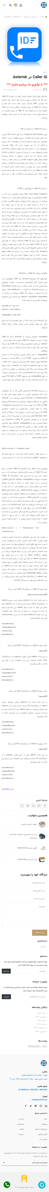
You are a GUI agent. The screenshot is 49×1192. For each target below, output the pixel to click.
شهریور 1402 (40, 1017)
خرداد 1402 (41, 1020)
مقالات (44, 72)
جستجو (6, 971)
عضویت (6, 997)
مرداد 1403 (41, 1013)
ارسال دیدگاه (39, 932)
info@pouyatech (38, 1099)
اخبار (44, 1046)
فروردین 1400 (40, 1031)
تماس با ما (43, 1139)
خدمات (21, 1119)
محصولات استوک (41, 1129)
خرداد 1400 (41, 1024)
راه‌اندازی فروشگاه (34, 1046)
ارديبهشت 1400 (39, 1028)
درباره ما (21, 1134)
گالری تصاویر (42, 1134)
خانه (45, 1119)
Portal (17, 1187)
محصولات (20, 1124)
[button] (21, 5)
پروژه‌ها (44, 1124)
